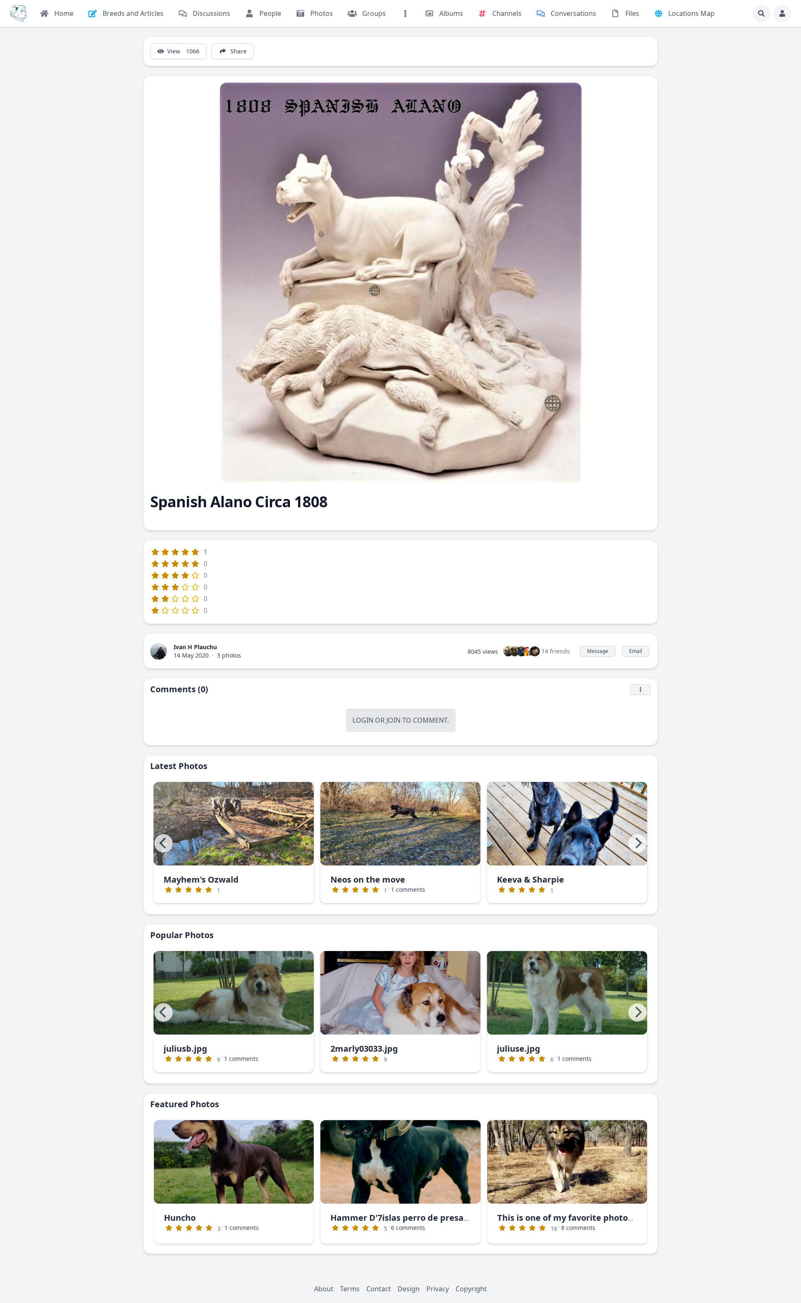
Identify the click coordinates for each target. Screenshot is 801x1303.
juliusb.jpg (185, 1048)
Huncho (180, 1217)
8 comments (578, 1228)
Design (409, 1288)
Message (597, 651)
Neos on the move (367, 879)
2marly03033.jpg (364, 1048)
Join (393, 720)
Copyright (471, 1288)
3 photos (229, 655)
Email (635, 651)
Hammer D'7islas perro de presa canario (413, 1217)
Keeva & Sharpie (530, 879)
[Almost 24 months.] (234, 1162)
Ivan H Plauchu (195, 647)
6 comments (408, 1228)
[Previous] (163, 843)
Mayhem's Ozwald (201, 879)
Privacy (437, 1288)
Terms (350, 1288)
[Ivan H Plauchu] (158, 650)
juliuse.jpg (518, 1048)
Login (363, 720)
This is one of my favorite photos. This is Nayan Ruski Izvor (618, 1217)
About (323, 1288)
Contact (378, 1288)
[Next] (637, 843)
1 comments (408, 889)
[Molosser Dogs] (18, 13)
